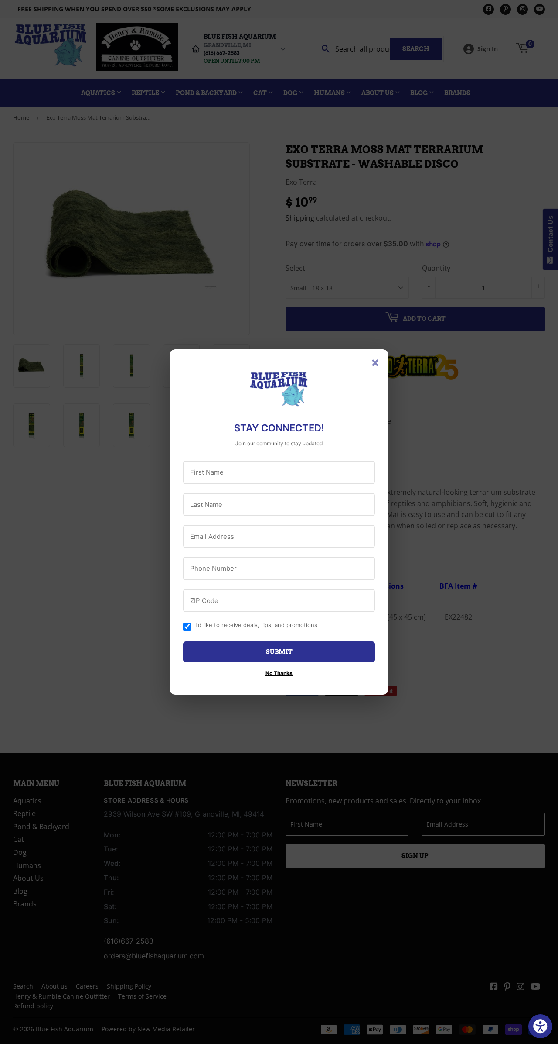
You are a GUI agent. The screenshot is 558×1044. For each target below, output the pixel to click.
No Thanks (279, 673)
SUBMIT (279, 651)
